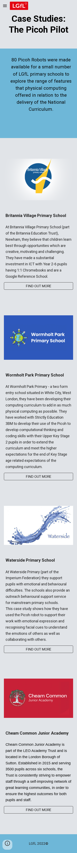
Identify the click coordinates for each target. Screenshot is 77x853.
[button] (5, 5)
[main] (38, 24)
